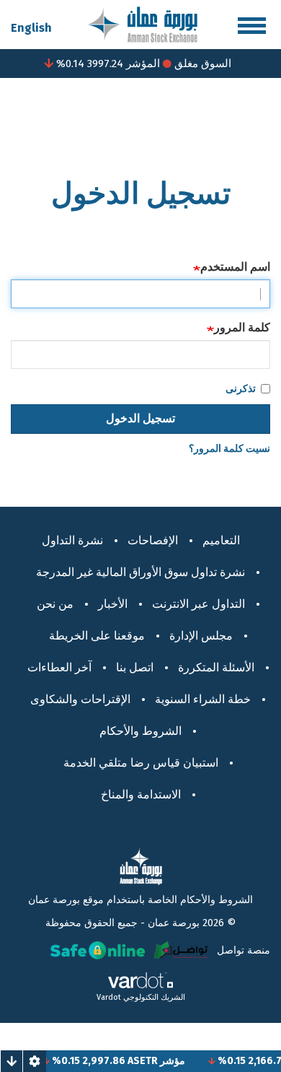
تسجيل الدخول (140, 418)
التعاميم (221, 540)
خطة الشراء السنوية (203, 699)
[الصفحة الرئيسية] (142, 23)
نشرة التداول (72, 540)
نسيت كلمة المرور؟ (229, 449)
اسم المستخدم (235, 267)
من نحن (55, 604)
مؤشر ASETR (164, 1061)
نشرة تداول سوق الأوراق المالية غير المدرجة (140, 572)
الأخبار (113, 604)
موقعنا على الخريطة (97, 635)
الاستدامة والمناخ (141, 794)
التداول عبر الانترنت (198, 604)
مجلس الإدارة (201, 635)
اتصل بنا (134, 667)
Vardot (109, 997)
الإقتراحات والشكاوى (80, 699)
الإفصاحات (153, 540)
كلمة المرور (242, 327)
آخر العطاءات (59, 667)
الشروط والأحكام (140, 731)
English (31, 28)
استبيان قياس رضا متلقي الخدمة (140, 763)
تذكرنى (241, 389)
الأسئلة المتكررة (216, 667)
